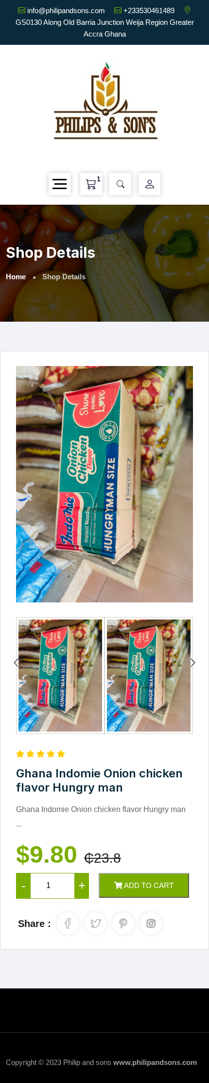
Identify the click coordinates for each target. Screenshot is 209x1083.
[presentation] (16, 663)
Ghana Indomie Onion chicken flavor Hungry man (99, 780)
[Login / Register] (150, 184)
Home (16, 276)
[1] (91, 184)
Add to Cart (148, 885)
